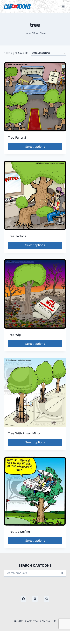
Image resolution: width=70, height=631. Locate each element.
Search (63, 573)
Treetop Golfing (19, 531)
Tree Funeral (17, 137)
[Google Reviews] (46, 599)
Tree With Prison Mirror (24, 433)
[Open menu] (63, 6)
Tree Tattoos (17, 236)
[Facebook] (23, 599)
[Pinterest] (35, 599)
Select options (35, 146)
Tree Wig (14, 334)
